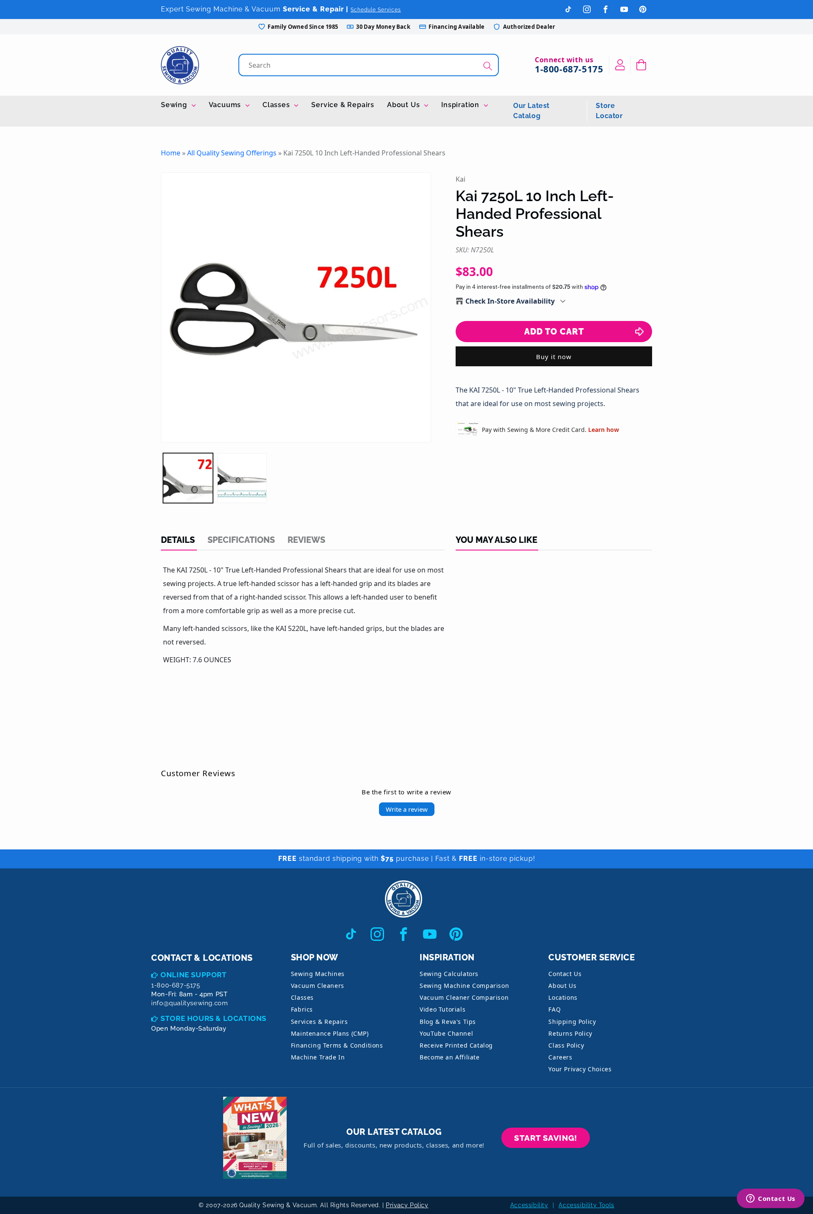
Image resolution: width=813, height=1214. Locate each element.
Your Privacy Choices (579, 1069)
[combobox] (369, 65)
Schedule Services (376, 10)
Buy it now (554, 356)
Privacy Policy (407, 1205)
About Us (404, 105)
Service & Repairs (342, 105)
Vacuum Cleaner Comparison (464, 997)
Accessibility (529, 1205)
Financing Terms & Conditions (337, 1045)
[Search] (487, 65)
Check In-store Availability (510, 301)
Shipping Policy (572, 1022)
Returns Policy (570, 1033)
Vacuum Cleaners (317, 986)
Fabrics (302, 1009)
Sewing (175, 105)
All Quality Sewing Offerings (232, 153)
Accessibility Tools (586, 1205)
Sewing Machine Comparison (464, 986)
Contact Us (564, 974)
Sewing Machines (318, 974)
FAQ (554, 1009)
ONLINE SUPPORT (193, 975)
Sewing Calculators (449, 974)
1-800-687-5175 (569, 69)
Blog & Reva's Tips (448, 1022)
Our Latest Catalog (531, 111)
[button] (641, 64)
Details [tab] (178, 540)
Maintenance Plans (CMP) (330, 1033)
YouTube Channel (446, 1033)
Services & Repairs (319, 1022)
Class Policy (566, 1045)
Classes (277, 105)
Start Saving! (545, 1137)
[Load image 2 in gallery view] (242, 478)
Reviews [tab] (306, 540)
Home (170, 153)
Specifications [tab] (241, 540)
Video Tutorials (442, 1009)
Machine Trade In (318, 1057)
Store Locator (609, 111)
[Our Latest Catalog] (255, 1138)
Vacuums (226, 105)
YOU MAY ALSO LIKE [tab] (496, 540)
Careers (560, 1057)
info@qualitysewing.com (189, 1003)
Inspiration (461, 105)
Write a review (407, 809)
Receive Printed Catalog (456, 1045)
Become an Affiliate (449, 1057)
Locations (562, 997)
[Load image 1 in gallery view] (188, 478)
